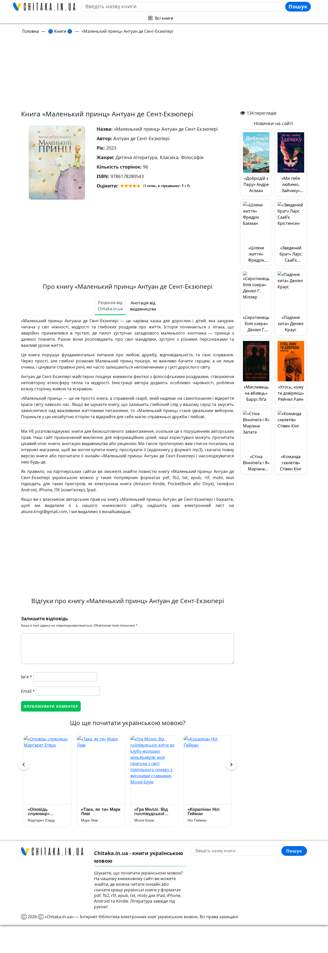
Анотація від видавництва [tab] (143, 306)
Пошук (298, 6)
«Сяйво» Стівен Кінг (204, 811)
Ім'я (26, 677)
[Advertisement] (167, 74)
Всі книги (164, 18)
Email (28, 691)
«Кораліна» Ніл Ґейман (150, 811)
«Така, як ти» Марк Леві (47, 811)
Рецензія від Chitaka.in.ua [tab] (110, 306)
